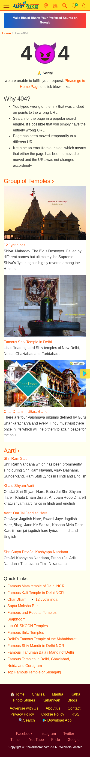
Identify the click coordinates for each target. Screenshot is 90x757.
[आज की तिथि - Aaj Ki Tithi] (55, 5)
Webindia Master (70, 742)
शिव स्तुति (45, 18)
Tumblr (16, 735)
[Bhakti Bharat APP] (85, 373)
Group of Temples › (29, 176)
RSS (75, 709)
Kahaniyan (51, 695)
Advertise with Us (24, 704)
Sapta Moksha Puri (23, 601)
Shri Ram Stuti (15, 454)
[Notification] (83, 5)
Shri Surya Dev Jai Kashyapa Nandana (36, 547)
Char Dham (16, 595)
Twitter (68, 729)
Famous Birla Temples (25, 628)
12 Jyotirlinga (15, 240)
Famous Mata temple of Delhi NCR (36, 581)
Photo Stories (24, 695)
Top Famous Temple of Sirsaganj (34, 668)
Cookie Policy (52, 709)
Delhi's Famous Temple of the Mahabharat (41, 634)
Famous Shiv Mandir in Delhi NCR (35, 641)
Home (6, 28)
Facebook (24, 729)
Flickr (55, 735)
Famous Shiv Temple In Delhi (28, 337)
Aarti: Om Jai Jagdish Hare (26, 508)
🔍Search (26, 715)
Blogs (72, 695)
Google (74, 735)
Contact (74, 704)
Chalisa (38, 690)
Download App (59, 715)
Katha (75, 690)
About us (53, 704)
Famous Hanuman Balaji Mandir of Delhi (40, 647)
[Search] (64, 5)
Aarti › (12, 446)
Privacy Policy (22, 709)
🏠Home (17, 690)
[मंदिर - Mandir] (46, 5)
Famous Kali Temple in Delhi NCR (35, 588)
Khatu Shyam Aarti (19, 481)
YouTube (36, 735)
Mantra (57, 690)
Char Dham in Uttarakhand (26, 407)
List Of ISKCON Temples (27, 621)
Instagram (48, 729)
